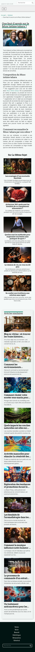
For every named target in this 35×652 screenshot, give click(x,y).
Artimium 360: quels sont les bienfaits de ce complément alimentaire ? (17, 206)
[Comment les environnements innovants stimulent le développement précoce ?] (17, 354)
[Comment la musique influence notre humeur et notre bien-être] (17, 535)
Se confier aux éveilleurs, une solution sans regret (17, 294)
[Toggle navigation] (4, 8)
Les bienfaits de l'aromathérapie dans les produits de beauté (16, 517)
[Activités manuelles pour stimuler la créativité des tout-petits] (17, 444)
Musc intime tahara (13, 91)
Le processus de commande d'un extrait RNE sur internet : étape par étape (16, 579)
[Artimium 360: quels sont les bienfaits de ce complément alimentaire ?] (17, 194)
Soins (17, 627)
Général (10, 15)
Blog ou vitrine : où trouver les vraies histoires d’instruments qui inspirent (17, 338)
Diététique (17, 635)
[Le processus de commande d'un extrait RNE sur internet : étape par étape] (17, 565)
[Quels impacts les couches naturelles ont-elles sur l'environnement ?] (17, 415)
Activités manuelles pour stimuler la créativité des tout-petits (16, 456)
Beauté (16, 632)
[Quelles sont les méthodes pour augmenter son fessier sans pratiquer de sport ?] (17, 225)
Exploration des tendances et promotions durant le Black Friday (17, 487)
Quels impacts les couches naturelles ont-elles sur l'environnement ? (17, 428)
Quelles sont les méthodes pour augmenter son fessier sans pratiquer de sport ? (17, 237)
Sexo (17, 630)
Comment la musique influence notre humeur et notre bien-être (17, 548)
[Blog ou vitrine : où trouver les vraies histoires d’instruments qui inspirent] (17, 324)
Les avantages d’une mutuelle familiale (17, 177)
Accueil (3, 15)
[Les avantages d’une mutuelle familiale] (17, 166)
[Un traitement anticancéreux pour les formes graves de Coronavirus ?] (17, 594)
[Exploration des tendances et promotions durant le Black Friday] (17, 474)
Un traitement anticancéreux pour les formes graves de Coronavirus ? (15, 608)
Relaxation (17, 638)
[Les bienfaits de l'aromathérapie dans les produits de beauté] (17, 504)
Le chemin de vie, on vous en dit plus (17, 266)
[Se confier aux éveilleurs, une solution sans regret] (17, 283)
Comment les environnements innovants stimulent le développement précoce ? (17, 368)
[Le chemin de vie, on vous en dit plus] (17, 255)
